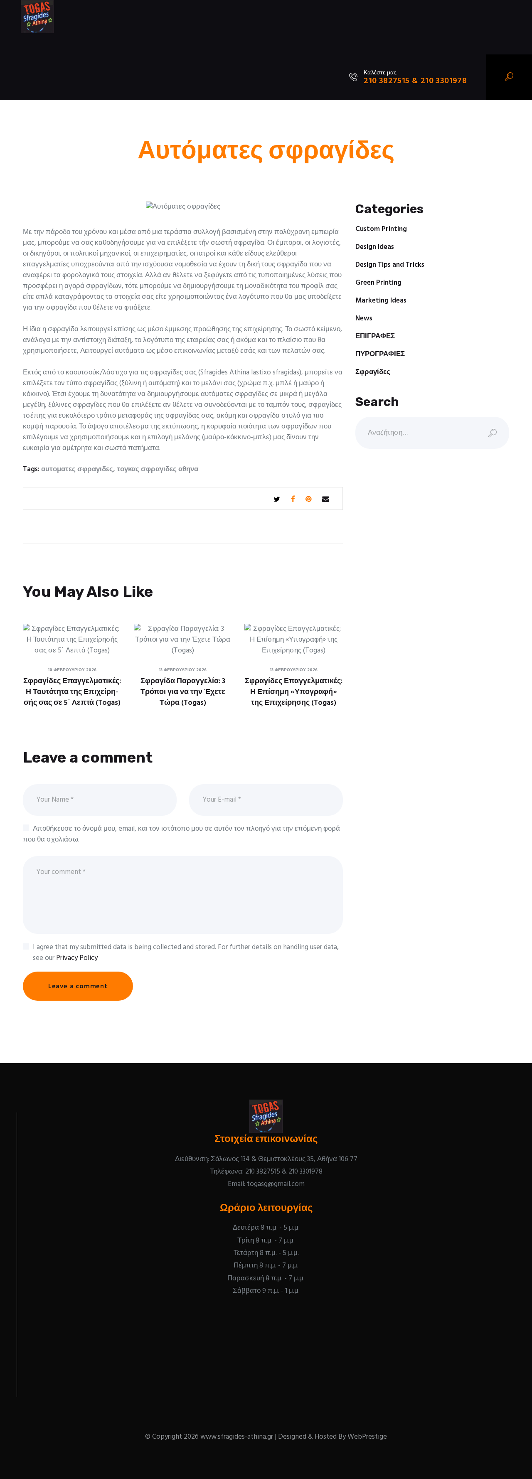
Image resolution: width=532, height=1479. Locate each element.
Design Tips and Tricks (389, 265)
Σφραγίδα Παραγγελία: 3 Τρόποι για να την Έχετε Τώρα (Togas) (182, 692)
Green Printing (378, 282)
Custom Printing (381, 229)
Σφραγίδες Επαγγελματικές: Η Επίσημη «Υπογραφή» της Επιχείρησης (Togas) (293, 692)
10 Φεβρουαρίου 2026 (72, 670)
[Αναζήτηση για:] (432, 432)
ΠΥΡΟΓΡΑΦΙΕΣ (380, 354)
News (363, 318)
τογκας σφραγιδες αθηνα (157, 469)
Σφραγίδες (372, 372)
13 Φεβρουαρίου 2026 (183, 670)
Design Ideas (374, 247)
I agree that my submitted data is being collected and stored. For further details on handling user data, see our (186, 953)
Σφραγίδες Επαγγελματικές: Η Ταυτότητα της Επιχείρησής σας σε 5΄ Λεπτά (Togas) (72, 692)
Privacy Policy (77, 958)
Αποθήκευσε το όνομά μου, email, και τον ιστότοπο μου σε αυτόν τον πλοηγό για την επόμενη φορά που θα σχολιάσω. (181, 834)
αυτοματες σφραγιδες (77, 469)
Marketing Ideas (380, 300)
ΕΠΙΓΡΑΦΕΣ (375, 336)
